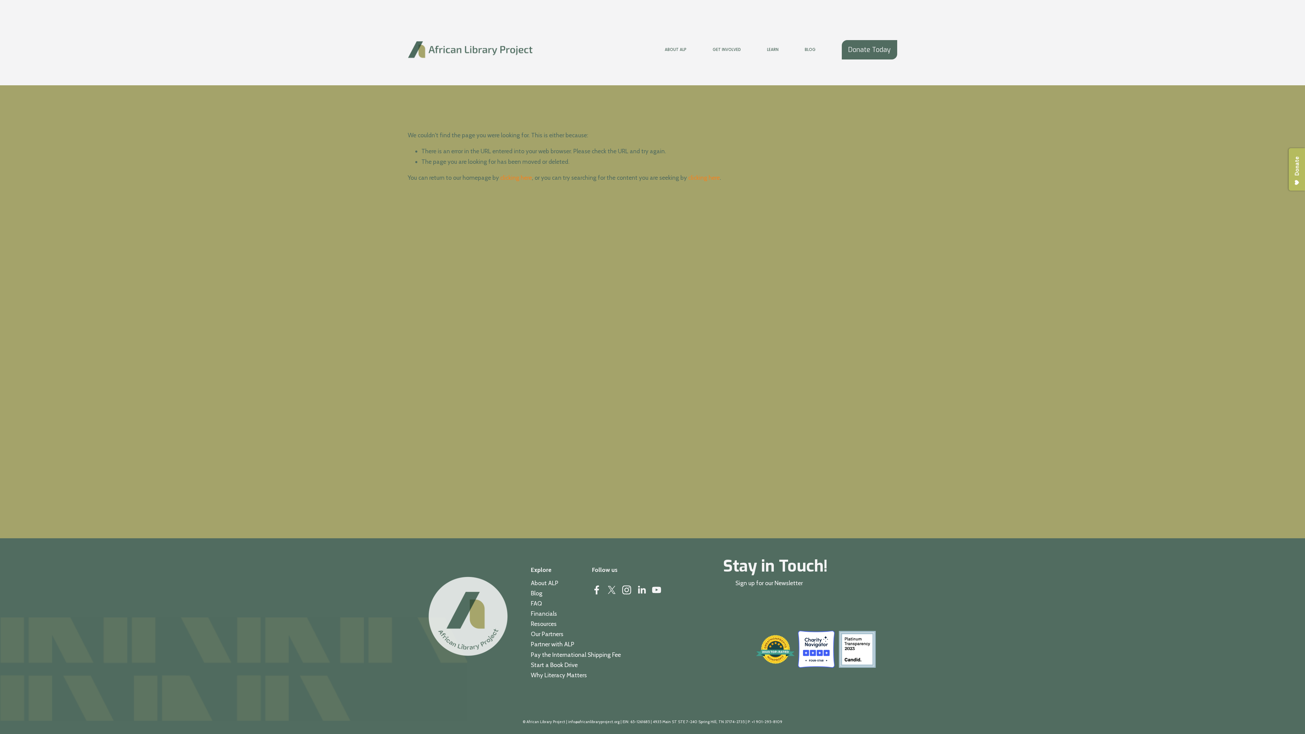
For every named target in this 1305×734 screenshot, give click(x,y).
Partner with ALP (552, 644)
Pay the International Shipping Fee (576, 654)
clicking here (516, 177)
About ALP (544, 583)
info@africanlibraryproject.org (594, 721)
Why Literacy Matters (559, 675)
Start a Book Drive (554, 664)
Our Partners (547, 633)
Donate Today (869, 50)
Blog (810, 49)
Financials (544, 613)
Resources (544, 623)
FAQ (536, 603)
